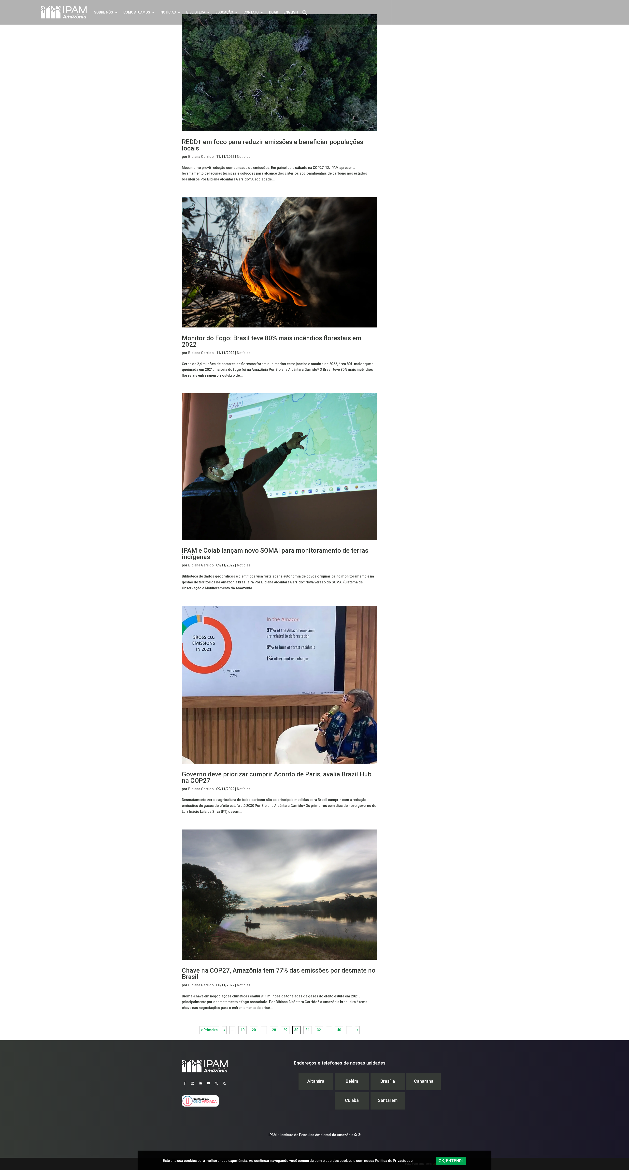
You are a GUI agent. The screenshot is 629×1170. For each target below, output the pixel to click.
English (291, 12)
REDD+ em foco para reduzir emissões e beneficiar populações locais (272, 145)
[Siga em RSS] (224, 1083)
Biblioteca (195, 12)
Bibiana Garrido (201, 157)
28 (274, 1030)
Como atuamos (136, 12)
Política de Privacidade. (394, 1161)
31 (308, 1030)
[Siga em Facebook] (185, 1083)
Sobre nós (103, 12)
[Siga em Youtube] (208, 1083)
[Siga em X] (216, 1083)
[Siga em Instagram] (193, 1083)
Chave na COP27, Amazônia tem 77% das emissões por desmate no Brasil (278, 973)
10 (242, 1030)
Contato (251, 12)
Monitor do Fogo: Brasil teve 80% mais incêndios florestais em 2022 (271, 341)
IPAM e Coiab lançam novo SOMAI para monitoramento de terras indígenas (275, 554)
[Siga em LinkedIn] (200, 1083)
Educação (224, 12)
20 (254, 1030)
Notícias (168, 12)
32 (319, 1030)
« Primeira (209, 1030)
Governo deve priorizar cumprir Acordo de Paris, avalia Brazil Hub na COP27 (277, 777)
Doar (273, 12)
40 (339, 1030)
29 (285, 1030)
